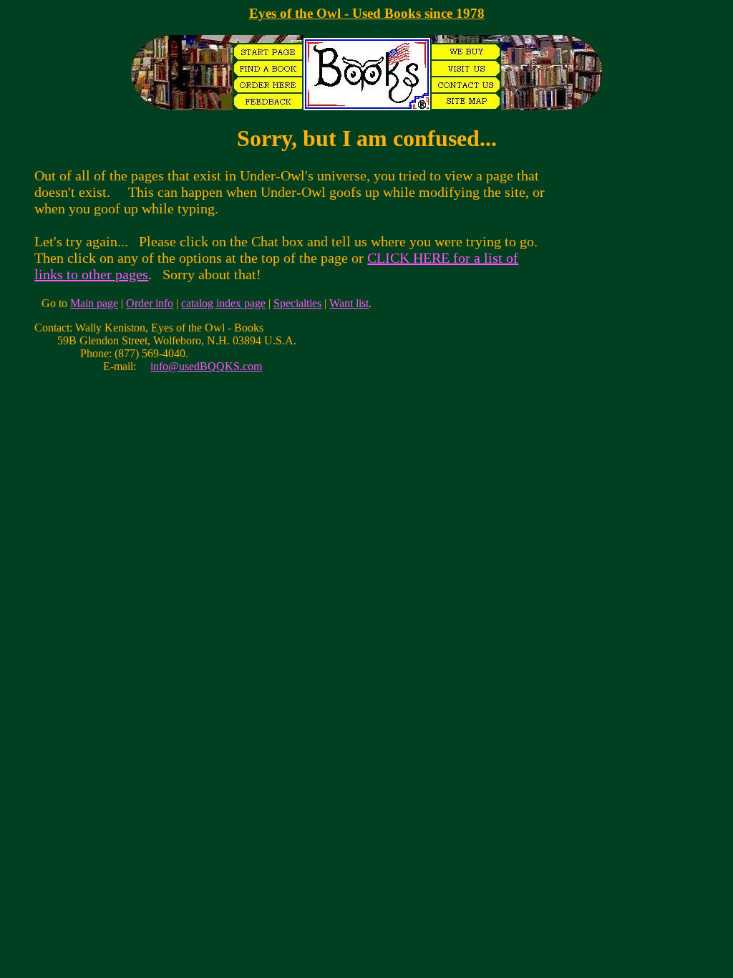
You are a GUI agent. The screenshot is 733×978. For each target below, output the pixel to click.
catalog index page (223, 303)
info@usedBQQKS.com (206, 366)
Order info (149, 303)
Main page (94, 303)
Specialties (297, 303)
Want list (349, 303)
